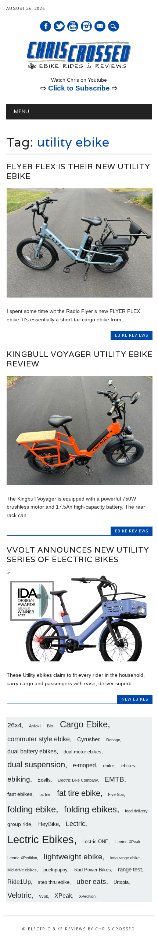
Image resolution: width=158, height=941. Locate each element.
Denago (113, 740)
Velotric (19, 895)
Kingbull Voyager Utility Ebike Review (79, 359)
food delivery (136, 811)
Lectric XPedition (22, 858)
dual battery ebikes (32, 751)
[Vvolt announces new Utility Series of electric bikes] (79, 660)
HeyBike (48, 824)
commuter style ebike (38, 739)
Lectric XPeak (127, 841)
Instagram (86, 26)
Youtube (72, 26)
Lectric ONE (95, 841)
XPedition (87, 896)
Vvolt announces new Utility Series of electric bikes (78, 554)
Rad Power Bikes (92, 869)
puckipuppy (55, 869)
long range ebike (125, 858)
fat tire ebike (78, 793)
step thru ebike (53, 882)
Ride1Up (19, 881)
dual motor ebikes (82, 751)
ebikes (128, 765)
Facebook (45, 26)
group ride (19, 824)
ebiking (18, 779)
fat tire (44, 794)
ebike (108, 765)
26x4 (14, 725)
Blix (50, 726)
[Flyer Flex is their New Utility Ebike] (79, 296)
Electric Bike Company (78, 780)
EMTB (114, 779)
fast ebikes (19, 794)
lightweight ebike (73, 856)
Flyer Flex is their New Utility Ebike (78, 171)
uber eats (91, 881)
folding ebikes (90, 809)
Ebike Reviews (131, 335)
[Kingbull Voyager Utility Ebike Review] (79, 483)
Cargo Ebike (84, 724)
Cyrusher (88, 739)
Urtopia (121, 882)
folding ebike (31, 809)
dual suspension (36, 764)
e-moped (84, 765)
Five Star (116, 794)
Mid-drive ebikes (22, 870)
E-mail (100, 27)
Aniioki (34, 726)
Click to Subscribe (79, 88)
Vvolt (43, 896)
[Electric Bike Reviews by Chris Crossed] (79, 68)
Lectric (75, 823)
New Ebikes (135, 699)
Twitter (59, 26)
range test (130, 869)
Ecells (44, 780)
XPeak (63, 895)
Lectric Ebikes (40, 839)
